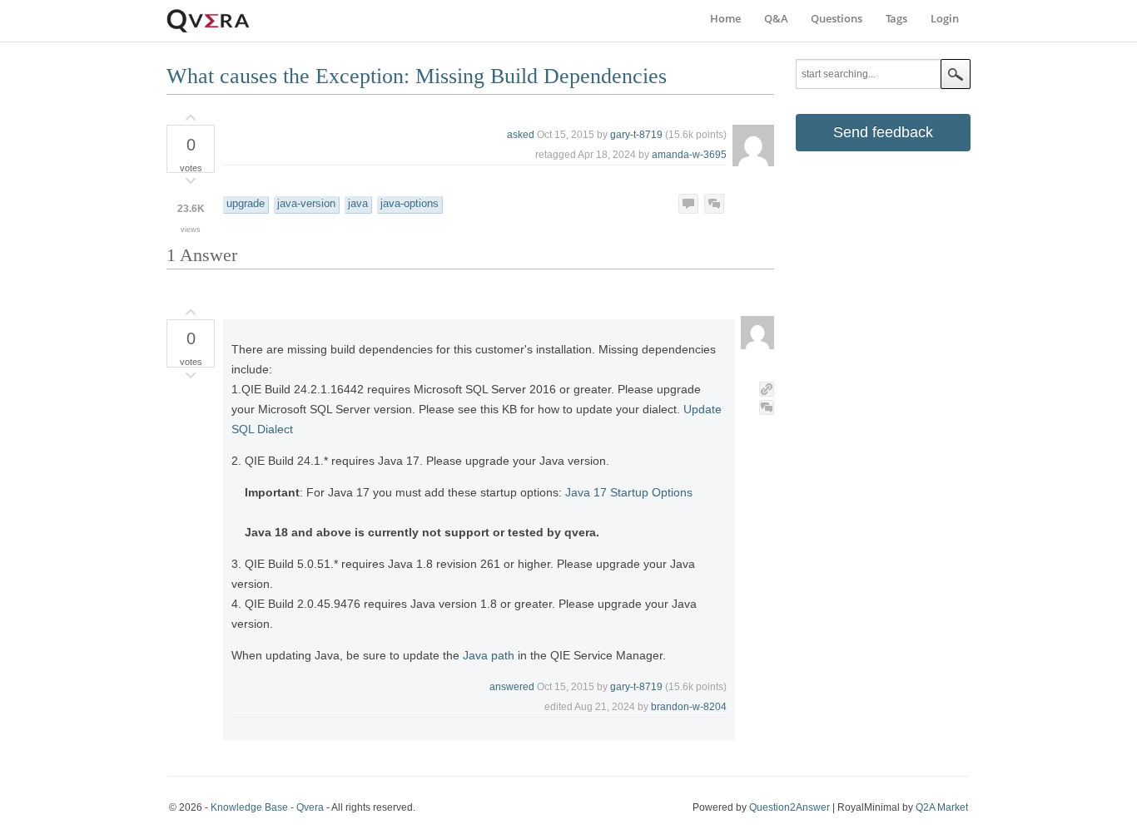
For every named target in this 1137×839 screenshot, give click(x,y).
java (358, 204)
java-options (409, 204)
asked (520, 135)
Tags (896, 18)
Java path (488, 655)
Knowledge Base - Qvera (267, 807)
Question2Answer (789, 807)
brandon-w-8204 (689, 707)
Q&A (776, 18)
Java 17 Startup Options (629, 492)
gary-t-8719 (636, 135)
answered (511, 687)
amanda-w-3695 (689, 154)
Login (945, 18)
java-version (306, 204)
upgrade (245, 204)
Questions (836, 18)
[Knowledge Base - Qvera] (208, 30)
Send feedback (883, 132)
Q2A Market (942, 807)
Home (725, 18)
